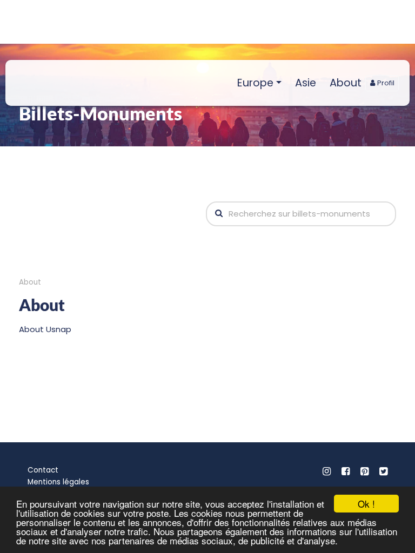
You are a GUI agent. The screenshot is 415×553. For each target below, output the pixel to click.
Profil (384, 83)
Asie (305, 83)
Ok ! (366, 503)
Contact (43, 470)
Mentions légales (58, 482)
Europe (255, 83)
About (346, 83)
